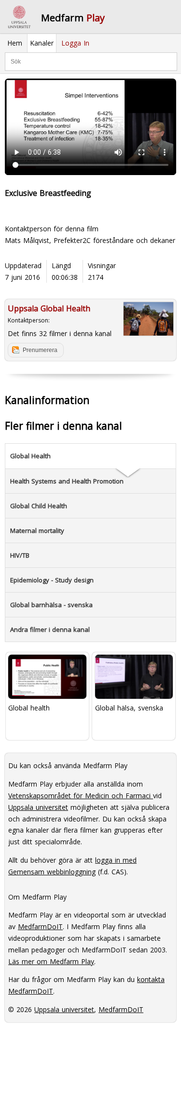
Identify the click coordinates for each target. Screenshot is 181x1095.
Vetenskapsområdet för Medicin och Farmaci (80, 795)
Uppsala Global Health (49, 308)
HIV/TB (19, 555)
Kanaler (42, 43)
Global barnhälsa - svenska (51, 604)
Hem (14, 43)
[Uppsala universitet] (19, 17)
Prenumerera (40, 350)
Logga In (75, 43)
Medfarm (73, 17)
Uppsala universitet (38, 807)
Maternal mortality (37, 530)
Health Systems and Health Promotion (67, 481)
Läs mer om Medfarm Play (51, 961)
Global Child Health (38, 505)
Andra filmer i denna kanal (50, 629)
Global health (29, 707)
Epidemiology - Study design (52, 580)
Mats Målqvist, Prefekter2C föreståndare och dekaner (90, 240)
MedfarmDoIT (40, 926)
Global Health (30, 455)
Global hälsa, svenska (129, 707)
